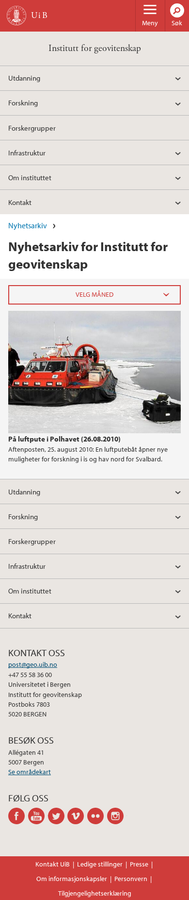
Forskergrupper (32, 128)
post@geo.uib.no (32, 664)
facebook (18, 816)
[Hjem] (16, 15)
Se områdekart (29, 771)
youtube (38, 816)
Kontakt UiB (52, 864)
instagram (117, 816)
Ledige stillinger (100, 864)
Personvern (130, 878)
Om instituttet (29, 177)
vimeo (77, 816)
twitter (58, 816)
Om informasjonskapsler (71, 878)
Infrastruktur (27, 152)
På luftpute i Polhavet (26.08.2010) (64, 438)
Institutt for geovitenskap (94, 48)
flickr (97, 816)
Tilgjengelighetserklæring (94, 893)
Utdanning (24, 78)
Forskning (23, 102)
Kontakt (20, 202)
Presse (139, 864)
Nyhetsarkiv (27, 225)
